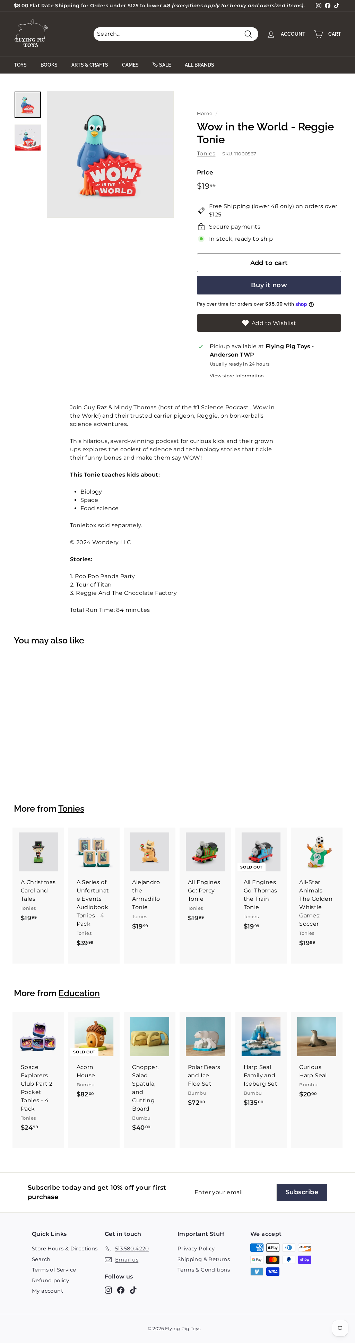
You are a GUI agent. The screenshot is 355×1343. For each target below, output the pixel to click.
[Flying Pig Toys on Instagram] (108, 1290)
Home (205, 113)
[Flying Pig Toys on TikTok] (133, 1290)
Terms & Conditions (204, 1269)
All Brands (199, 65)
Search (41, 1259)
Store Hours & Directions (65, 1248)
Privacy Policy (196, 1248)
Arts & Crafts (89, 65)
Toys (20, 65)
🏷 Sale (162, 65)
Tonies (206, 153)
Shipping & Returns (204, 1259)
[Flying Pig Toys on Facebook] (120, 1290)
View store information (237, 375)
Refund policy (50, 1280)
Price (205, 172)
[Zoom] (110, 154)
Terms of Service (54, 1269)
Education (79, 993)
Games (130, 65)
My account (47, 1291)
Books (49, 65)
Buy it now (269, 285)
